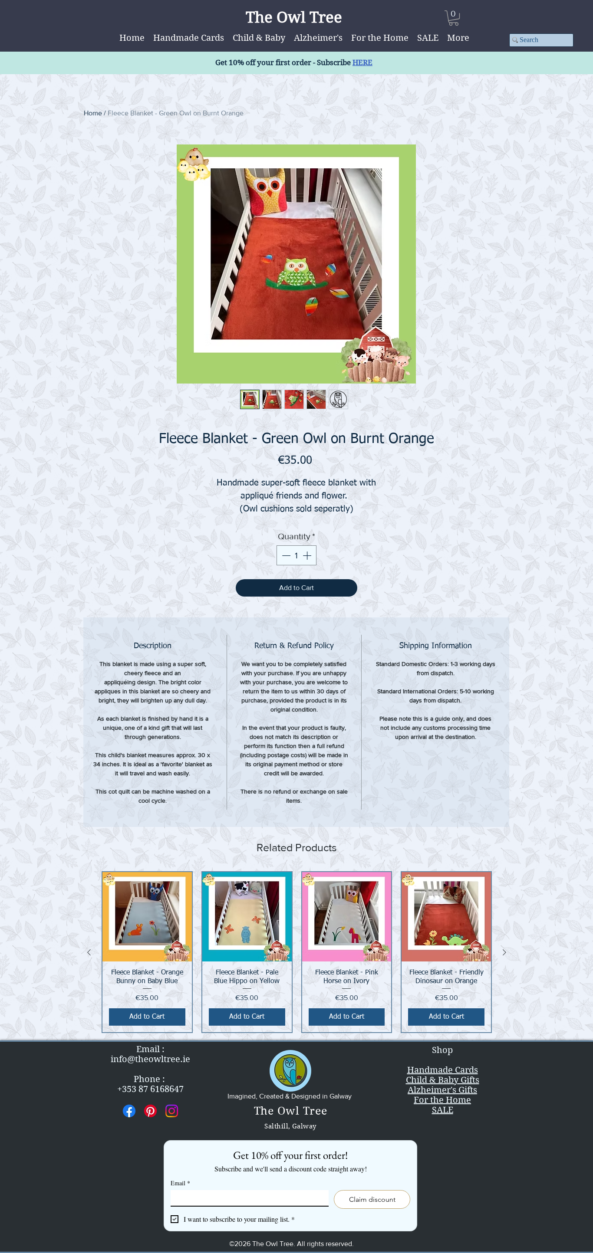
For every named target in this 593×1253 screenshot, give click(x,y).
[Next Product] (504, 952)
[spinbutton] (296, 555)
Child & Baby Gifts (442, 1080)
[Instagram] (171, 1110)
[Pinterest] (150, 1110)
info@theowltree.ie (150, 1059)
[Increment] (307, 555)
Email (180, 1183)
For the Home (442, 1100)
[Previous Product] (89, 952)
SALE (442, 1110)
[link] (454, 18)
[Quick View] (147, 916)
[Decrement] (285, 555)
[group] (297, 952)
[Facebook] (129, 1110)
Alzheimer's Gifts (442, 1090)
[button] (458, 38)
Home (93, 113)
